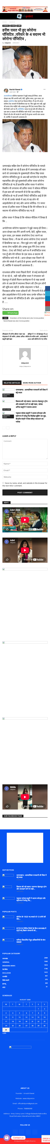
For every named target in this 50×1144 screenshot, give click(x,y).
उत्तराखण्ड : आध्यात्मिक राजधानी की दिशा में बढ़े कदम (31, 876)
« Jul (4, 1033)
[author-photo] (25, 360)
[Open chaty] (7, 1137)
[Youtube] (30, 371)
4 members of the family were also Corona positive (27, 318)
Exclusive (6, 409)
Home (4, 22)
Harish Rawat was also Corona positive (16, 321)
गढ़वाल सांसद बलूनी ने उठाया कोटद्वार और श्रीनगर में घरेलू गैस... (31, 899)
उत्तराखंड (13, 26)
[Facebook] (15, 1132)
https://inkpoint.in (25, 366)
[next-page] (7, 427)
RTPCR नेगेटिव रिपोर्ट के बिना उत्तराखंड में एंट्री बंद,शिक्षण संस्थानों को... (31, 929)
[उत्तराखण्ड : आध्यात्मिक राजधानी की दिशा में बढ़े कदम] (8, 392)
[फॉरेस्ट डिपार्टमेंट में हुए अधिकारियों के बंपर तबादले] (8, 943)
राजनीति (19, 26)
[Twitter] (25, 371)
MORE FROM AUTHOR (32, 383)
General (12, 22)
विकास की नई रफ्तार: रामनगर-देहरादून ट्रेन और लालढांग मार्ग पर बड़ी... (31, 887)
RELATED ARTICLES (12, 383)
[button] (4, 16)
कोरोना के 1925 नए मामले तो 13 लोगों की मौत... (31, 917)
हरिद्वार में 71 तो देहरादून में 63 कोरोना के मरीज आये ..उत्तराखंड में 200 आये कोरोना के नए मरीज (36, 336)
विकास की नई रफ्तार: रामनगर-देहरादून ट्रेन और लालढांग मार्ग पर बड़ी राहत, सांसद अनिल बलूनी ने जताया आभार (32, 404)
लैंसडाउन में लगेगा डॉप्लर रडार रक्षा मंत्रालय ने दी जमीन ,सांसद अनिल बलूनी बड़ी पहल (13, 336)
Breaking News (6, 395)
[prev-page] (3, 427)
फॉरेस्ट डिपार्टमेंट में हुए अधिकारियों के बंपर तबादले (31, 940)
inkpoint (8, 43)
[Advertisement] (25, 848)
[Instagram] (20, 371)
